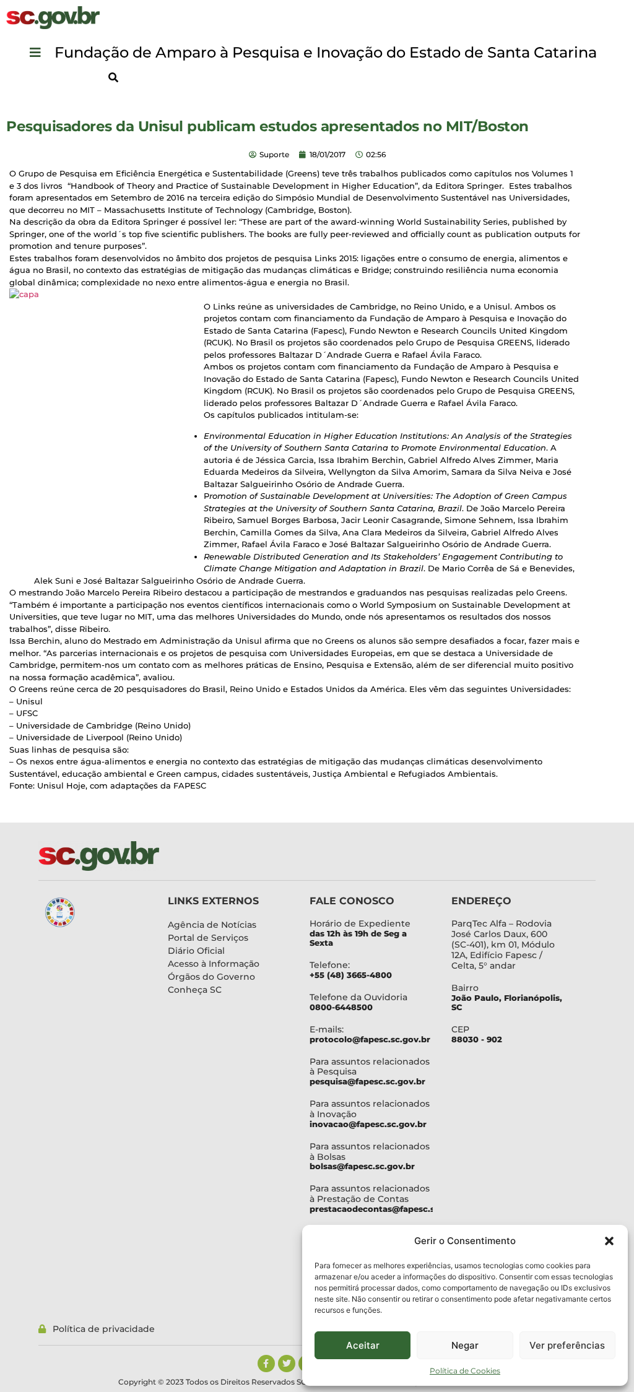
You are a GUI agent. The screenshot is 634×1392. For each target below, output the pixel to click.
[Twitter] (286, 1363)
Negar (465, 1345)
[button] (609, 1241)
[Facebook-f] (266, 1363)
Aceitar (363, 1345)
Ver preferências (567, 1345)
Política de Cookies (465, 1370)
